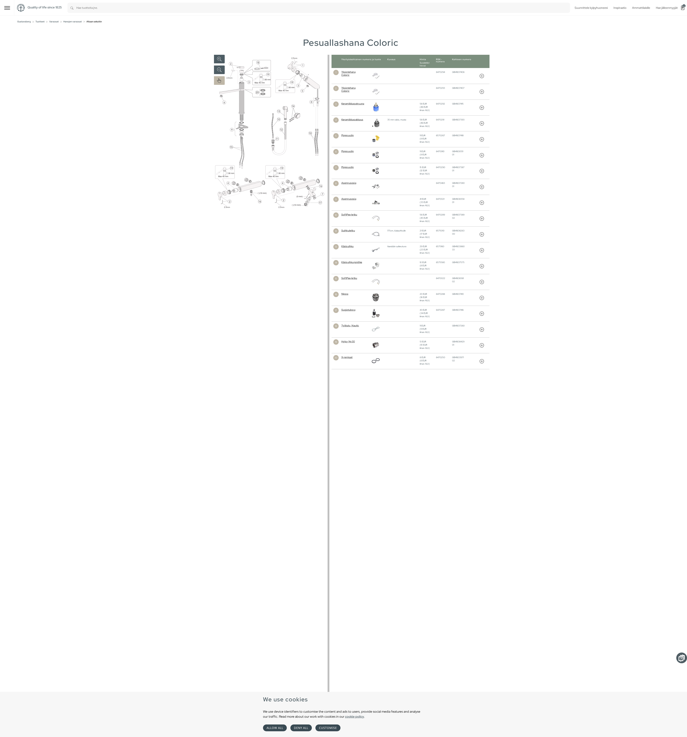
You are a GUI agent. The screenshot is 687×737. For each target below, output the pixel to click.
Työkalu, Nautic (350, 325)
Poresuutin (347, 135)
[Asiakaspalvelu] (681, 658)
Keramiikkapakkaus (352, 119)
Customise (328, 728)
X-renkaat (347, 357)
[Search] (71, 8)
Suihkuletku (348, 230)
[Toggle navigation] (7, 8)
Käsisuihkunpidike (351, 262)
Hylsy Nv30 (348, 341)
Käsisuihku (347, 246)
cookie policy (354, 716)
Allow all (275, 728)
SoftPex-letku (349, 214)
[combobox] (323, 8)
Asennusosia (348, 183)
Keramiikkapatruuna (352, 103)
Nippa (344, 293)
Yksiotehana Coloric (348, 73)
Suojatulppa (348, 309)
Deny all (301, 728)
